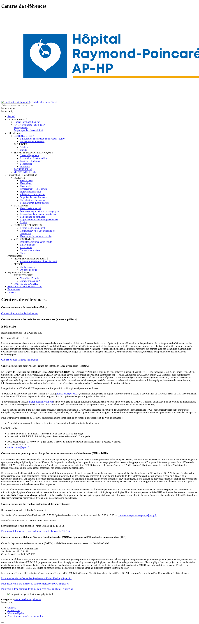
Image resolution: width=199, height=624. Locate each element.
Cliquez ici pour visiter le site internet (19, 313)
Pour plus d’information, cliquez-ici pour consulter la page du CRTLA (35, 531)
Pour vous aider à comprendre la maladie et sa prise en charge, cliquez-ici (37, 589)
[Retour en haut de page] (2, 622)
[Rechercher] (32, 105)
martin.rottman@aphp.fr (41, 401)
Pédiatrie (36, 599)
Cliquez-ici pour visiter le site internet (19, 359)
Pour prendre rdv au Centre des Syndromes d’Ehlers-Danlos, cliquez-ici (36, 578)
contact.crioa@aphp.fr (18, 447)
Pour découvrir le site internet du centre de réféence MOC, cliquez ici (35, 583)
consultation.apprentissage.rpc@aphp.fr (137, 515)
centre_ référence (22, 599)
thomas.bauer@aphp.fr (67, 393)
